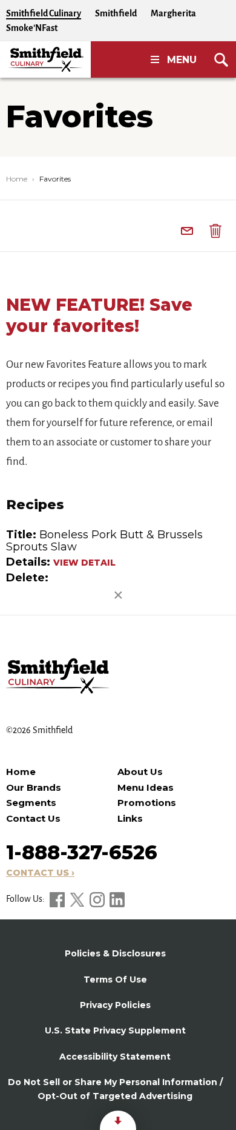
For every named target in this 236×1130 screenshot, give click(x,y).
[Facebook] (58, 899)
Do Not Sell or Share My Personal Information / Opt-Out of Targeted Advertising (115, 1089)
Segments (31, 802)
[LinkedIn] (117, 899)
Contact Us (33, 818)
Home (16, 178)
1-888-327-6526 (81, 852)
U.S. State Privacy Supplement (115, 1030)
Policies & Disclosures (115, 953)
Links (130, 818)
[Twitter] (78, 899)
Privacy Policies (115, 1005)
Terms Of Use (115, 979)
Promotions (146, 802)
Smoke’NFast (31, 28)
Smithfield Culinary (43, 13)
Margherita (173, 13)
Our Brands (33, 787)
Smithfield (116, 13)
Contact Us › (40, 872)
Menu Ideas (145, 787)
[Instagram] (98, 899)
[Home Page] (45, 59)
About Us (140, 771)
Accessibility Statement (115, 1056)
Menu (182, 60)
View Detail (84, 562)
